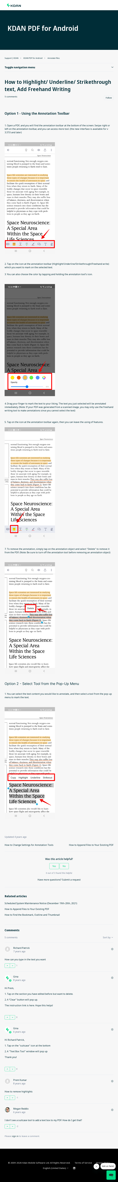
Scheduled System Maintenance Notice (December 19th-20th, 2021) (41, 903)
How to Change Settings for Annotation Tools (29, 845)
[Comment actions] (112, 949)
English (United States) (55, 1168)
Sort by (107, 937)
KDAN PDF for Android (32, 58)
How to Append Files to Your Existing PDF (91, 845)
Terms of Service (83, 1162)
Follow (109, 97)
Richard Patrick (21, 948)
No (64, 866)
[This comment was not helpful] (12, 965)
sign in (15, 1136)
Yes (54, 866)
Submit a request (71, 879)
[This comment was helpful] (7, 965)
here (31, 1005)
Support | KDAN (11, 58)
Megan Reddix (20, 1108)
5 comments (11, 96)
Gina (15, 976)
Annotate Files (53, 58)
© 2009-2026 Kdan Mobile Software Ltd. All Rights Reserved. (39, 1162)
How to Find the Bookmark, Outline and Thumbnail (32, 914)
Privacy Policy (103, 1162)
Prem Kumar (20, 1080)
